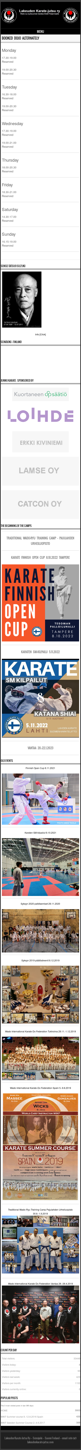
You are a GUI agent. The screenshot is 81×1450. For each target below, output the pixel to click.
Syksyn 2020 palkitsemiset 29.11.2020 (40, 903)
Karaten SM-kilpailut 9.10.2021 (40, 832)
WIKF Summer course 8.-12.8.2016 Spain (22, 1416)
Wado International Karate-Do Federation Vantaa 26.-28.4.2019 (40, 1283)
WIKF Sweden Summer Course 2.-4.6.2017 (23, 1422)
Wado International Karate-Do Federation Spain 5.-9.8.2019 (40, 1087)
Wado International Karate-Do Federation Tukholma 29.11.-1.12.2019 (40, 1031)
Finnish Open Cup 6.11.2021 (40, 768)
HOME (4, 1410)
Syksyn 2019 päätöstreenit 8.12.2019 (40, 960)
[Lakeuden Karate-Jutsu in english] (40, 23)
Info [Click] (40, 334)
